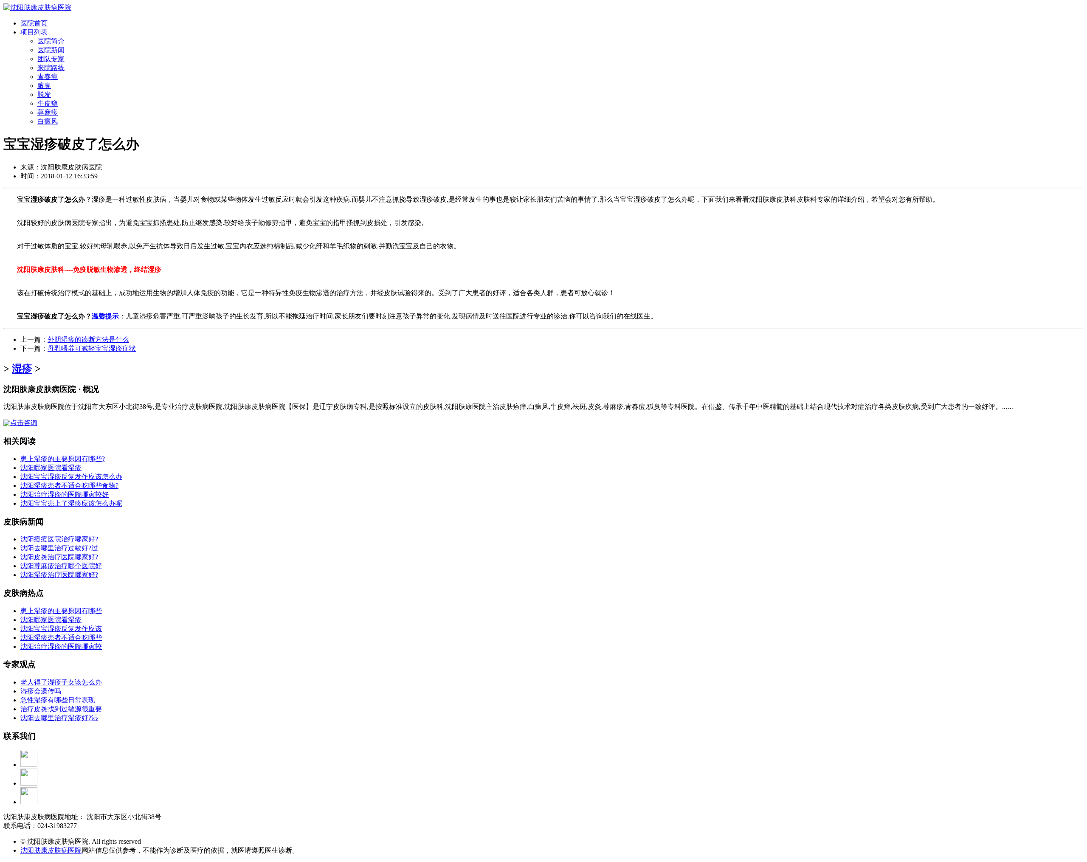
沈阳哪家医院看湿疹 (51, 467)
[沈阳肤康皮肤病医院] (37, 7)
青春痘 (47, 76)
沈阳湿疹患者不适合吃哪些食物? (69, 485)
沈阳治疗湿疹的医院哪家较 (61, 646)
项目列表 (34, 32)
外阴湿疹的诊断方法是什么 (88, 339)
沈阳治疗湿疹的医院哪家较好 (64, 494)
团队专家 (51, 58)
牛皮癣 (47, 103)
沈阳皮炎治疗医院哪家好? (59, 557)
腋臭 (44, 85)
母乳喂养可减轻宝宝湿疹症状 (92, 348)
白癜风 (47, 121)
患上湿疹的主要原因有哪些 (61, 610)
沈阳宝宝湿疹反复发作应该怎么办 (71, 476)
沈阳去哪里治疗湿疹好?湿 (59, 717)
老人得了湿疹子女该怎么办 (61, 682)
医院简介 (51, 41)
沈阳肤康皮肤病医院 (51, 850)
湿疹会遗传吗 (40, 691)
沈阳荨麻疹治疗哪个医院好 (61, 565)
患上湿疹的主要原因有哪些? (62, 458)
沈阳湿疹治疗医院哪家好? (59, 574)
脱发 (44, 94)
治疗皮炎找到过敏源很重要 (61, 709)
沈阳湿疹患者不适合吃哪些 (61, 637)
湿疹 (22, 368)
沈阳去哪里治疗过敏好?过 (59, 548)
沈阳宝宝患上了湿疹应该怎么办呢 (71, 503)
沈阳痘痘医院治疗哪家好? (59, 539)
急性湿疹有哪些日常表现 (57, 700)
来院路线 (51, 67)
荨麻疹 (47, 112)
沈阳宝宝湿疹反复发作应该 (61, 628)
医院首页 (34, 23)
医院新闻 (51, 50)
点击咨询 (23, 422)
